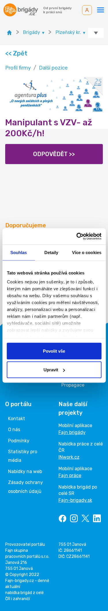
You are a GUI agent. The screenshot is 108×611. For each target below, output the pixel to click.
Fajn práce (69, 475)
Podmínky (18, 440)
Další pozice (53, 68)
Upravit (50, 369)
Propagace (72, 385)
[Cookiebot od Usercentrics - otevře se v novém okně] (76, 236)
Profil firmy (18, 68)
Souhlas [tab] (18, 252)
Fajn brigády (72, 432)
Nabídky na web (25, 471)
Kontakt (16, 418)
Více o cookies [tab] (86, 252)
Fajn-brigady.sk (75, 500)
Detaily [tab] (51, 252)
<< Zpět (16, 53)
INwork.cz (68, 457)
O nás (14, 429)
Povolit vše (54, 350)
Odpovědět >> (54, 154)
